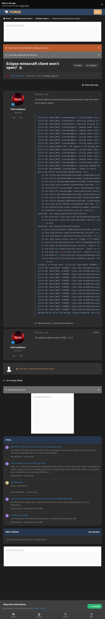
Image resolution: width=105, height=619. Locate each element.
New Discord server (17, 390)
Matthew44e (17, 482)
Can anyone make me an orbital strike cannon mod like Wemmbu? (41, 498)
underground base (19, 515)
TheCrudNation (17, 76)
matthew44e (18, 492)
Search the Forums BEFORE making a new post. (29, 48)
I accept (96, 606)
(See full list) (93, 532)
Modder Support (50, 76)
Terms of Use (39, 608)
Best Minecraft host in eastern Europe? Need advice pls (36, 446)
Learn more (5, 4)
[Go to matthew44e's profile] (7, 483)
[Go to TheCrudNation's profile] (7, 75)
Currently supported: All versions (23, 55)
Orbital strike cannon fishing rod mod (28, 463)
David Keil (17, 456)
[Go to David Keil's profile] (7, 447)
